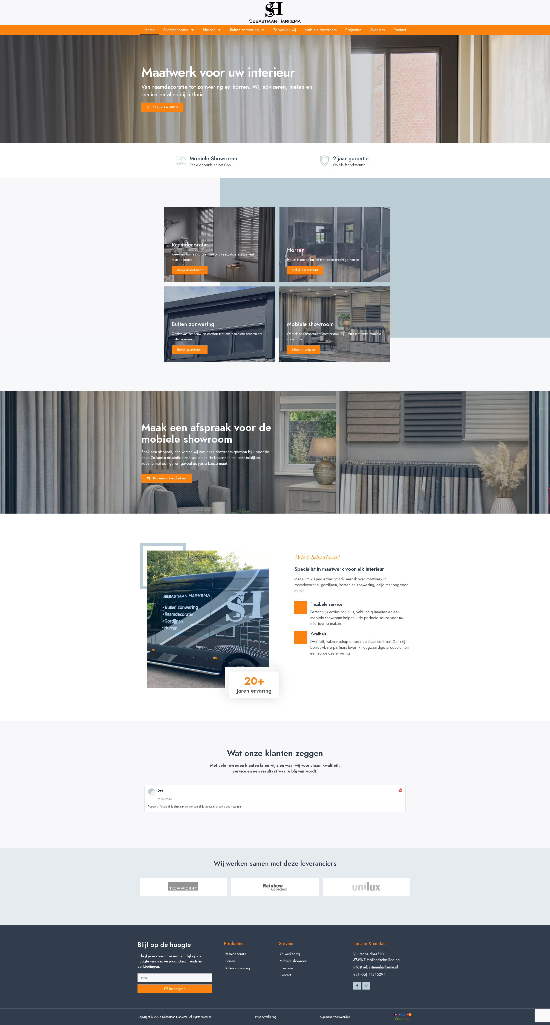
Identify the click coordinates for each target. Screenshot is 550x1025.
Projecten (353, 30)
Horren (209, 30)
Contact (399, 30)
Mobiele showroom (321, 30)
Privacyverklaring (266, 1017)
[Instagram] (366, 986)
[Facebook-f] (357, 986)
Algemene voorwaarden (335, 1017)
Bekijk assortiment (189, 270)
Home (149, 30)
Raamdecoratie (175, 30)
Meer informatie (303, 349)
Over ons (377, 30)
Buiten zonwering (244, 30)
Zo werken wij (284, 30)
